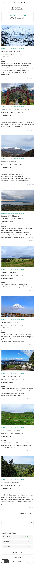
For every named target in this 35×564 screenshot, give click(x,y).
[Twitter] (15, 2)
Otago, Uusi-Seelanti (8, 162)
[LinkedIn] (21, 2)
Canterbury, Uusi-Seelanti (10, 51)
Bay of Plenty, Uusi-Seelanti (11, 431)
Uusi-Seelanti (20, 48)
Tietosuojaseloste (16, 561)
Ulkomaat (11, 48)
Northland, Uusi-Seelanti (10, 483)
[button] (5, 561)
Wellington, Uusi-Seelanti (10, 376)
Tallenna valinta (17, 557)
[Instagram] (18, 2)
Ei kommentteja (17, 54)
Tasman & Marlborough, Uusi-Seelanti (15, 110)
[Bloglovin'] (28, 2)
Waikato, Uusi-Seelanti (9, 272)
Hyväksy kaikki (17, 552)
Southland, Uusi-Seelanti (10, 216)
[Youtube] (24, 2)
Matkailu (4, 48)
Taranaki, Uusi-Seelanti (9, 322)
